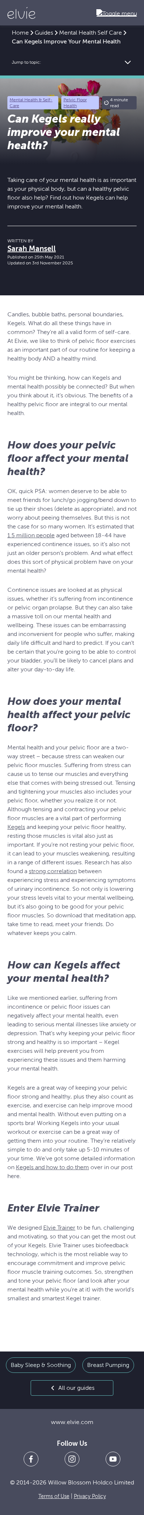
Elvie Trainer (59, 1227)
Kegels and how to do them (52, 1167)
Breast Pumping (108, 1365)
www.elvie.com (72, 1422)
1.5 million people (31, 535)
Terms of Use (53, 1496)
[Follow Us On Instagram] (72, 1459)
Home (20, 32)
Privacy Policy (90, 1496)
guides (44, 32)
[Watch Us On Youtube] (113, 1459)
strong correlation (53, 871)
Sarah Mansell (31, 249)
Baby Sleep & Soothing (41, 1365)
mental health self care (90, 32)
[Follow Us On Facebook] (31, 1459)
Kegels (16, 827)
